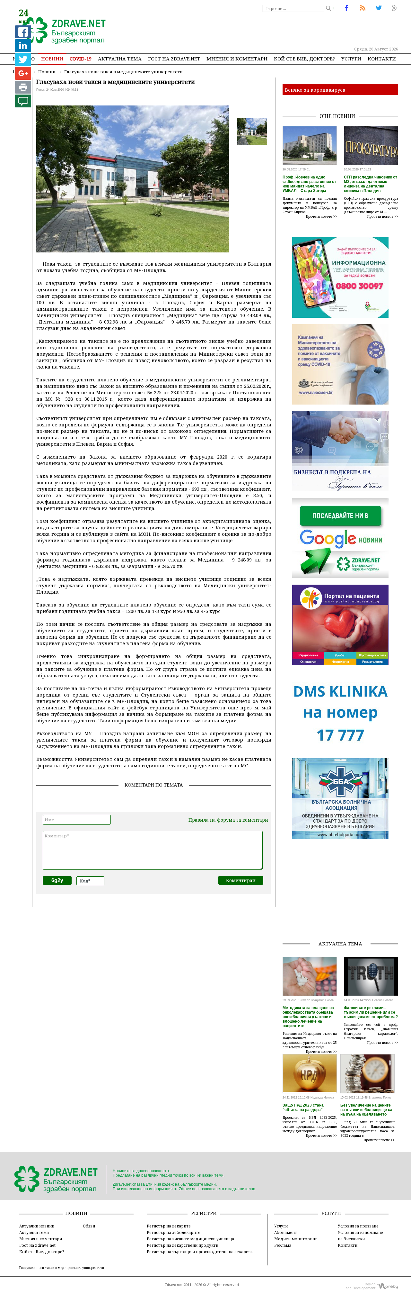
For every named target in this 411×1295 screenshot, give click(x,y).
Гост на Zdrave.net (37, 1245)
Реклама (282, 1245)
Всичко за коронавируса (315, 90)
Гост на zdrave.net (174, 58)
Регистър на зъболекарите (173, 1232)
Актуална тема (120, 58)
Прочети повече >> (321, 216)
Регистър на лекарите (169, 1225)
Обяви (89, 1225)
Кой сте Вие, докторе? (304, 58)
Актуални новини (36, 1225)
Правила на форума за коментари (228, 820)
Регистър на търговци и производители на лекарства (201, 1251)
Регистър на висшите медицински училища (190, 1238)
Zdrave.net (173, 1285)
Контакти (382, 58)
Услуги (351, 58)
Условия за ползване (358, 1225)
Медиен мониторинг (295, 1238)
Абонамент (285, 1232)
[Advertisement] (281, 28)
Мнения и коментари (236, 58)
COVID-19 (81, 58)
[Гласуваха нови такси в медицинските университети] (60, 31)
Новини (52, 58)
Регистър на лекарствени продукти (182, 1245)
